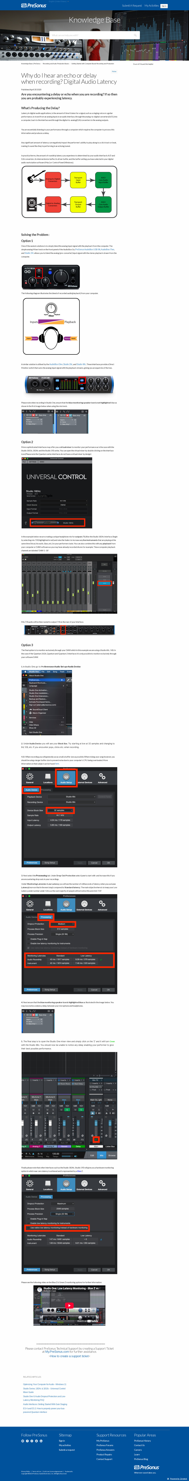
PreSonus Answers (105, 1449)
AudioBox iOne (56, 364)
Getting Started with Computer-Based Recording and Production (92, 64)
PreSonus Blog (141, 1459)
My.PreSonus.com (57, 1351)
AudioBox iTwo (107, 249)
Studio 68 (80, 364)
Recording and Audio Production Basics (56, 64)
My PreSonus (102, 1440)
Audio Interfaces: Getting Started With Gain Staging (45, 1404)
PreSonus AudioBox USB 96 (87, 249)
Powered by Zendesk (178, 1479)
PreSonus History (142, 1440)
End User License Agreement (52, 1471)
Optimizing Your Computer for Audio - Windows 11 (44, 1384)
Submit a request (132, 5)
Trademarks (69, 1471)
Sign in (62, 1440)
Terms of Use (36, 1471)
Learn (137, 1454)
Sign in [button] (164, 6)
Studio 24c (29, 253)
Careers (138, 1449)
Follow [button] (114, 71)
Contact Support (104, 1459)
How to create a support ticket (69, 1356)
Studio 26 (67, 364)
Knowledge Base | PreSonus (30, 64)
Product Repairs (104, 1454)
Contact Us (139, 1445)
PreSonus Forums (104, 1445)
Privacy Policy (25, 1471)
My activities (152, 5)
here (57, 764)
